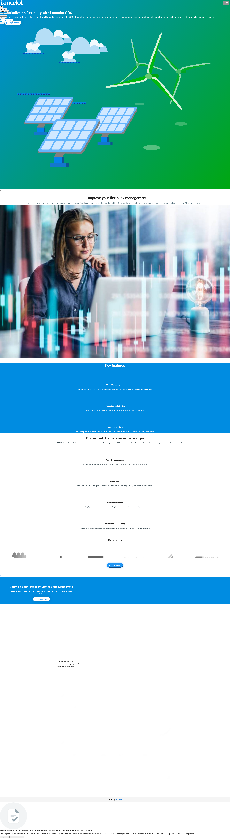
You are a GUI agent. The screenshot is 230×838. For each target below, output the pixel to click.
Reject (21, 837)
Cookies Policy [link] (89, 831)
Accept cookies (5, 837)
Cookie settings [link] (185, 834)
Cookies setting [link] (72, 689)
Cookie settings (14, 837)
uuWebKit (119, 800)
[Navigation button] (226, 3)
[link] (11, 5)
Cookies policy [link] (62, 689)
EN (1, 23)
